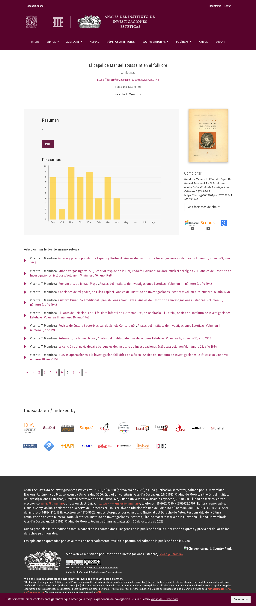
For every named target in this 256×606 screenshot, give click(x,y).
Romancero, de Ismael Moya (78, 283)
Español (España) (37, 5)
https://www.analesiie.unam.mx (118, 503)
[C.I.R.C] (161, 446)
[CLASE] (180, 428)
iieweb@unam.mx (171, 554)
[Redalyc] (124, 428)
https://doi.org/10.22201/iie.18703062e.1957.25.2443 (128, 79)
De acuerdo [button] (241, 599)
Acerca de (73, 41)
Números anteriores (120, 41)
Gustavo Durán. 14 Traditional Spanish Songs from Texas (97, 300)
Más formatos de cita (202, 207)
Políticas (182, 41)
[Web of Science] (68, 428)
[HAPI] (68, 446)
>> (85, 372)
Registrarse (215, 6)
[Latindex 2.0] (161, 428)
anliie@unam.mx (52, 503)
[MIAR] (86, 446)
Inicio (35, 41)
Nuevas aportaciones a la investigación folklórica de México (99, 355)
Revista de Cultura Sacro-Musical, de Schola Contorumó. (97, 325)
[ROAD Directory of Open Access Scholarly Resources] (105, 446)
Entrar (228, 6)
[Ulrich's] (124, 446)
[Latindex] (143, 428)
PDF (47, 144)
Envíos (52, 41)
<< (27, 372)
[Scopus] (86, 428)
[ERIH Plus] (30, 446)
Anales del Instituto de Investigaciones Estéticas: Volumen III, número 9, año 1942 (156, 283)
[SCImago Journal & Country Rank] (208, 548)
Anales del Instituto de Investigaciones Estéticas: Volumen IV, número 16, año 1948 (173, 292)
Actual (94, 41)
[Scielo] (105, 428)
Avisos (203, 41)
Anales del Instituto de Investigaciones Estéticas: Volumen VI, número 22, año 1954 (160, 346)
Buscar (220, 41)
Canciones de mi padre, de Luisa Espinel (86, 292)
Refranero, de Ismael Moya (77, 338)
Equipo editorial (154, 41)
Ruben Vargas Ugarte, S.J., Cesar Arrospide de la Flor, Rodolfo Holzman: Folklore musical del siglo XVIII (128, 271)
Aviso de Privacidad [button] (164, 599)
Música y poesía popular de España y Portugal (90, 258)
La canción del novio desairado (80, 346)
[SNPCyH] (49, 428)
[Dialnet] (218, 428)
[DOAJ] (30, 428)
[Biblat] (143, 446)
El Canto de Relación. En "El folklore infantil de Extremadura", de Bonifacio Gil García (116, 313)
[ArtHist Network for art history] (199, 428)
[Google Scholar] (49, 446)
